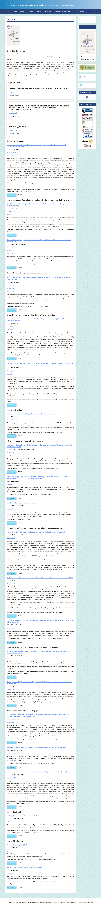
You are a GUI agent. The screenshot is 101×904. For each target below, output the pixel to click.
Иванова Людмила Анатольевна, (15, 54)
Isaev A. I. (9, 374)
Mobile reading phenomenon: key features (21, 503)
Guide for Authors (44, 11)
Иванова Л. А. (12, 92)
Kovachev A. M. (11, 484)
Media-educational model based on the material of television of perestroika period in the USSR (40, 578)
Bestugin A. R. (10, 291)
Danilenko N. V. (11, 329)
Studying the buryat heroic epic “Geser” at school (24, 816)
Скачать (11, 95)
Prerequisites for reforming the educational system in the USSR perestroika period (36, 532)
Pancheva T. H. (11, 452)
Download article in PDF (11, 235)
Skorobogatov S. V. (12, 371)
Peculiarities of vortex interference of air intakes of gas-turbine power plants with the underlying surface (37, 319)
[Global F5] (87, 143)
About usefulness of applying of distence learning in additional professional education (36, 747)
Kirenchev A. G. (11, 326)
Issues (30, 11)
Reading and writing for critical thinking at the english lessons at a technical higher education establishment (39, 682)
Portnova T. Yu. (11, 689)
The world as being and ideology (18, 845)
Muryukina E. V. (11, 538)
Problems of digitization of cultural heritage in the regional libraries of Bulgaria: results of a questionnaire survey (39, 446)
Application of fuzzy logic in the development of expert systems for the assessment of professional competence (36, 145)
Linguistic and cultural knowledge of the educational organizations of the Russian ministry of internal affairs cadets (39, 652)
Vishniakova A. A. (11, 753)
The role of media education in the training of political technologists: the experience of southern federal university (40, 621)
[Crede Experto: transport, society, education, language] (11, 3)
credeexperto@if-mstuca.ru (86, 902)
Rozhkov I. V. (10, 250)
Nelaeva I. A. (10, 873)
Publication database (63, 11)
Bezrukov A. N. (11, 420)
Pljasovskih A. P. (11, 288)
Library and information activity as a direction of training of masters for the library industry (39, 772)
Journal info (19, 11)
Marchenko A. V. (11, 214)
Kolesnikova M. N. (12, 778)
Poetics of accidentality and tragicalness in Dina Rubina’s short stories (31, 414)
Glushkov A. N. (11, 211)
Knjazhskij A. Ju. (11, 285)
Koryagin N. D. (11, 155)
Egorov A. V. (10, 851)
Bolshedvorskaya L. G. (13, 152)
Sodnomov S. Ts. (11, 822)
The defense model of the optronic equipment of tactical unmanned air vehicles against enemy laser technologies (39, 204)
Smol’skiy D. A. (11, 253)
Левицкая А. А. (13, 130)
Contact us (79, 11)
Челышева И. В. (13, 113)
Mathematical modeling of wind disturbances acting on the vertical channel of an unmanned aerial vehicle (39, 240)
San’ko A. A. (10, 247)
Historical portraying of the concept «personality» (24, 867)
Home (8, 11)
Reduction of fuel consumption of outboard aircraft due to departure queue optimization (39, 278)
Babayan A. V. (10, 722)
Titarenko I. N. (10, 628)
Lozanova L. (10, 509)
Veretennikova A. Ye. (12, 658)
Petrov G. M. (10, 455)
